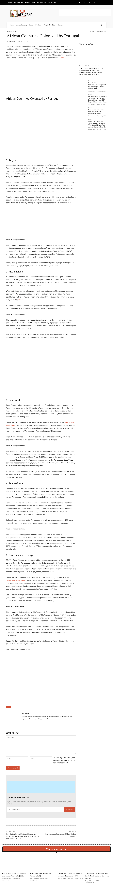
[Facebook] (79, 2)
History (81, 65)
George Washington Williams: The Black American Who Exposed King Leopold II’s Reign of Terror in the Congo (97, 99)
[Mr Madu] (14, 717)
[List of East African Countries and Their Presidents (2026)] (15, 862)
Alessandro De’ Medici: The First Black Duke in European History (97, 875)
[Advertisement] (85, 12)
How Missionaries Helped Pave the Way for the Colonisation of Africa (96, 111)
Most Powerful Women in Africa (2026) (40, 874)
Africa (63, 58)
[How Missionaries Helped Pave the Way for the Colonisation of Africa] (83, 110)
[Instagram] (84, 2)
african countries (17, 707)
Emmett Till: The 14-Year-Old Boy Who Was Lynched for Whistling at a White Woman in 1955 (97, 85)
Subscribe (69, 809)
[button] (101, 25)
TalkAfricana (91, 104)
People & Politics (12, 31)
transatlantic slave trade (15, 580)
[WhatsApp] (37, 700)
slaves (20, 300)
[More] (42, 700)
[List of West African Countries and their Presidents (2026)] (70, 862)
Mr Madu (12, 41)
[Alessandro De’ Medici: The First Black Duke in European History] (98, 862)
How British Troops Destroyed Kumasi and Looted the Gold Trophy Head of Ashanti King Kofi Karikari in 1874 (22, 836)
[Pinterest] (89, 2)
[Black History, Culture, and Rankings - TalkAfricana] (34, 13)
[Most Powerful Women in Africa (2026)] (42, 862)
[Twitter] (94, 2)
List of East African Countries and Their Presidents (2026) (14, 874)
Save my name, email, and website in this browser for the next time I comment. (64, 760)
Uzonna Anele (91, 91)
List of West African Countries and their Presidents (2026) (70, 874)
